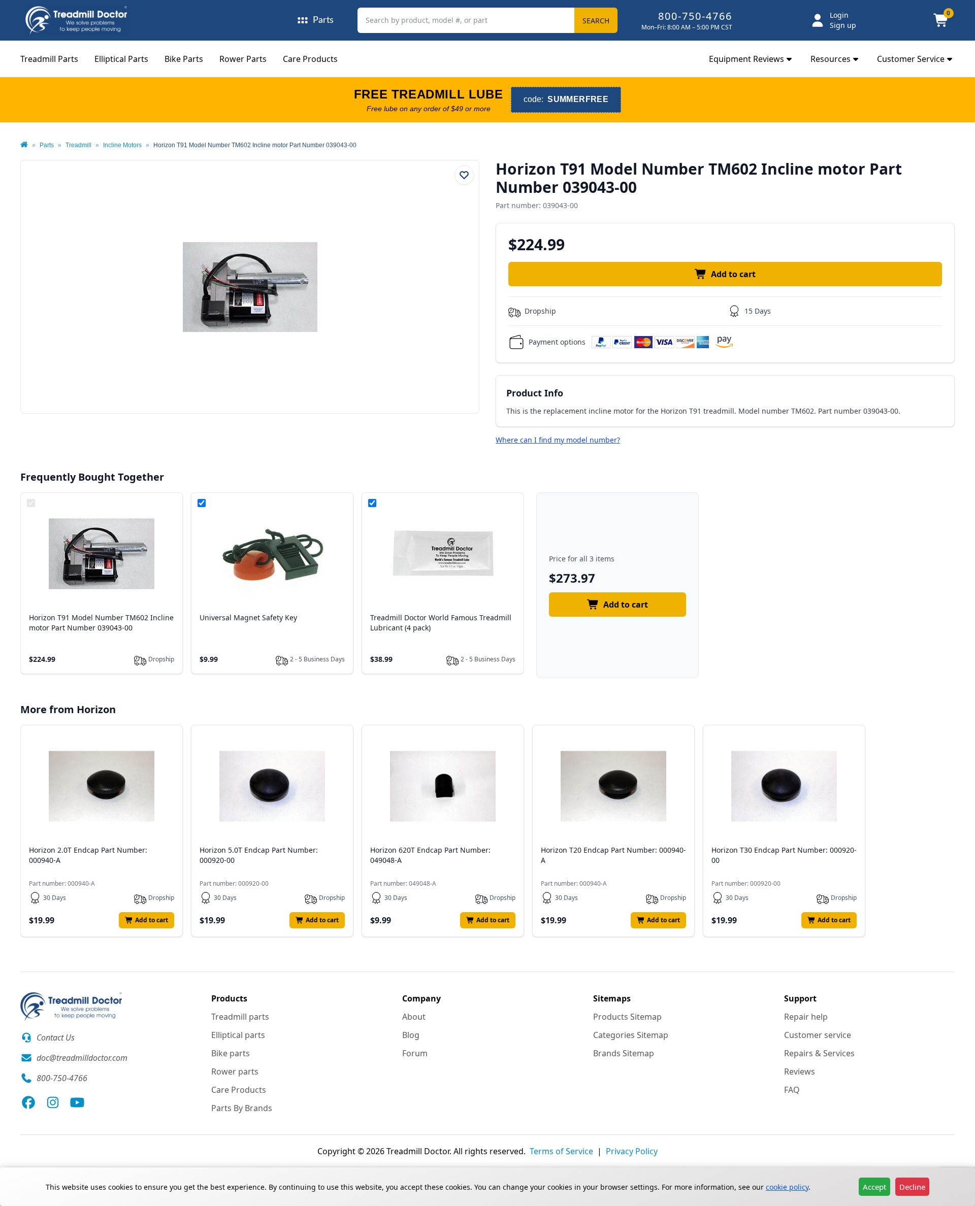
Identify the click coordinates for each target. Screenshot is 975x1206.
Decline (912, 1187)
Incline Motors (122, 145)
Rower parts (234, 1071)
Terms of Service (561, 1151)
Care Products (310, 58)
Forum (415, 1053)
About (414, 1016)
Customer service (817, 1035)
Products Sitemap (627, 1016)
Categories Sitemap (630, 1035)
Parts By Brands (241, 1108)
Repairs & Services (819, 1053)
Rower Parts (243, 58)
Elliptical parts (238, 1035)
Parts (47, 145)
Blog (410, 1035)
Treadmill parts (240, 1016)
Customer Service (911, 58)
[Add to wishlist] (464, 175)
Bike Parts (184, 58)
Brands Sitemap (623, 1053)
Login (839, 15)
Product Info (534, 393)
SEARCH (595, 20)
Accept (874, 1187)
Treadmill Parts (49, 58)
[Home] (24, 145)
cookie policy (787, 1187)
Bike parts (230, 1053)
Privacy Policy (632, 1151)
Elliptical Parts (121, 58)
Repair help (806, 1016)
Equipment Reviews (746, 58)
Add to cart (733, 274)
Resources (830, 58)
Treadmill (78, 145)
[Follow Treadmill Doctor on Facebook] (28, 1102)
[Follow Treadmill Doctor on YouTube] (77, 1102)
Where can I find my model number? (558, 440)
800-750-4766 (695, 16)
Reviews (799, 1071)
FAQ (792, 1089)
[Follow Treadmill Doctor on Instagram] (53, 1102)
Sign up (843, 25)
